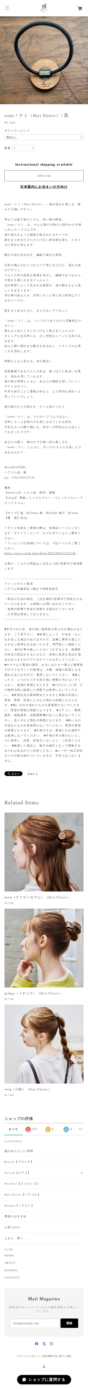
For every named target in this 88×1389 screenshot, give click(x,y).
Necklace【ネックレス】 (22, 1183)
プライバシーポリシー (28, 1356)
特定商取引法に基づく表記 (57, 1356)
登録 (69, 1323)
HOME (9, 1255)
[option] (44, 60)
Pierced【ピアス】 (17, 1173)
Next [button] (83, 60)
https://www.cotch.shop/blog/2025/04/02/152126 (40, 553)
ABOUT (10, 1263)
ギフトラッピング (17, 130)
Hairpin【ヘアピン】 (19, 1205)
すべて (13, 1129)
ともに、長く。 (15, 1238)
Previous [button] (4, 60)
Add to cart (44, 175)
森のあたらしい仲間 (18, 1151)
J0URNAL (11, 1270)
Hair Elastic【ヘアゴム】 (22, 1194)
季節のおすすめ (15, 1216)
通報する (32, 774)
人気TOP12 (12, 1227)
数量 (7, 148)
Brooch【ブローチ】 (19, 1162)
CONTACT (12, 1277)
